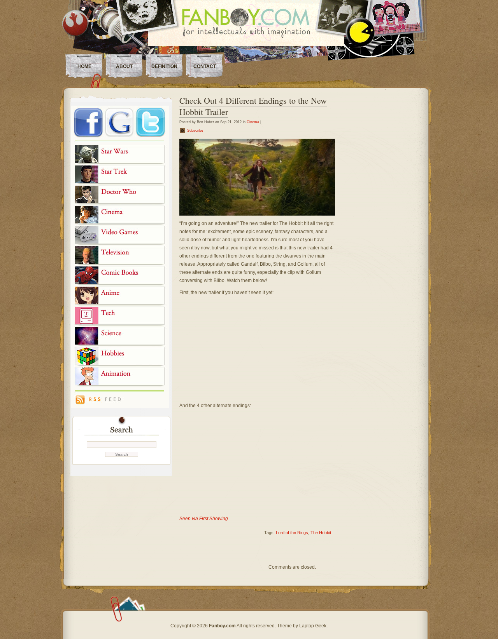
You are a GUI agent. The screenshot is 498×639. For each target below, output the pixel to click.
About (124, 66)
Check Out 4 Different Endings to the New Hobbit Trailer (253, 106)
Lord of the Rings (292, 532)
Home (84, 66)
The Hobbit (320, 532)
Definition (164, 66)
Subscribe (195, 130)
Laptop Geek (312, 626)
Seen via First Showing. (204, 518)
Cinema (253, 122)
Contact (204, 66)
